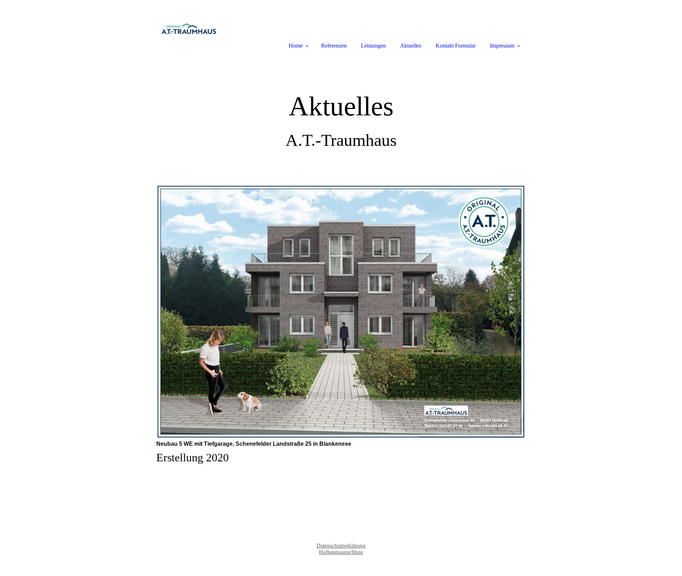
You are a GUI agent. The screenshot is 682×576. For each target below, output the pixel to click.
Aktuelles (410, 46)
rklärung (341, 546)
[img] (188, 25)
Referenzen (334, 46)
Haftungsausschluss (341, 552)
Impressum (502, 46)
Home (296, 46)
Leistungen (373, 46)
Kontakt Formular (455, 46)
